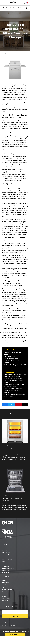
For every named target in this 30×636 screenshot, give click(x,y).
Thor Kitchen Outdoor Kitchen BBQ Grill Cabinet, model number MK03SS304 (15, 292)
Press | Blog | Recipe (7, 559)
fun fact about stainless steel (19, 268)
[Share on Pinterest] (18, 404)
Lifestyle (4, 557)
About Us (4, 548)
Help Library (5, 591)
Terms (3, 561)
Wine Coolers (5, 445)
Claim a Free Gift (6, 598)
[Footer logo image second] (15, 533)
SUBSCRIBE (15, 616)
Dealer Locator (5, 594)
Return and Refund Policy (8, 568)
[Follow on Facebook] (2, 626)
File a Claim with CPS (7, 589)
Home (3, 7)
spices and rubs (9, 160)
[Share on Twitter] (11, 404)
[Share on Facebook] (5, 404)
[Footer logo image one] (15, 523)
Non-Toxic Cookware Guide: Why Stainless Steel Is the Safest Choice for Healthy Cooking (14, 380)
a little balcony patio (21, 99)
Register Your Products (7, 587)
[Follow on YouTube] (14, 626)
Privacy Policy (5, 564)
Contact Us (4, 580)
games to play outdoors (8, 176)
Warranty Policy (5, 566)
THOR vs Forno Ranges (9, 356)
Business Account (6, 603)
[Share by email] (25, 404)
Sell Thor (4, 596)
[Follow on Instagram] (8, 626)
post (6, 7)
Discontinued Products (7, 554)
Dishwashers (5, 495)
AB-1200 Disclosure (7, 573)
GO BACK (27, 8)
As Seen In (4, 550)
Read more (4, 464)
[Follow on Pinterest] (11, 626)
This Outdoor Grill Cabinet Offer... (15, 8)
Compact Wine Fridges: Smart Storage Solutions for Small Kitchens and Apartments (13, 390)
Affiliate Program (6, 552)
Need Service (5, 600)
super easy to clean (8, 325)
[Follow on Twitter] (5, 626)
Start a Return (5, 582)
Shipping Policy (5, 570)
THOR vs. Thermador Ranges (11, 358)
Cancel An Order (6, 584)
